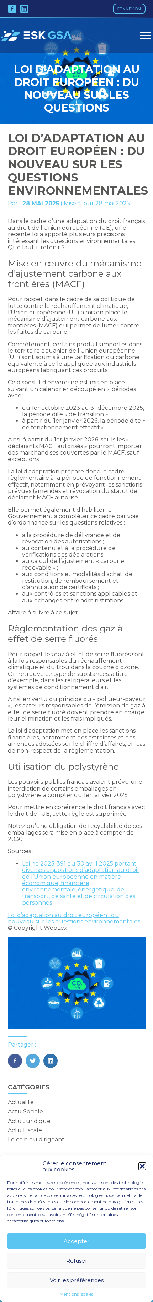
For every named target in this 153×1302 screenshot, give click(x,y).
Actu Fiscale (25, 1130)
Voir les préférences (77, 1280)
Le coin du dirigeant (36, 1139)
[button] (142, 1166)
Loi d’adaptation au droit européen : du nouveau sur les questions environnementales (74, 918)
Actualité (21, 1102)
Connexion (129, 8)
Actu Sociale (25, 1111)
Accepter (76, 1241)
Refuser (76, 1260)
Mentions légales (76, 1294)
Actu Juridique (29, 1121)
